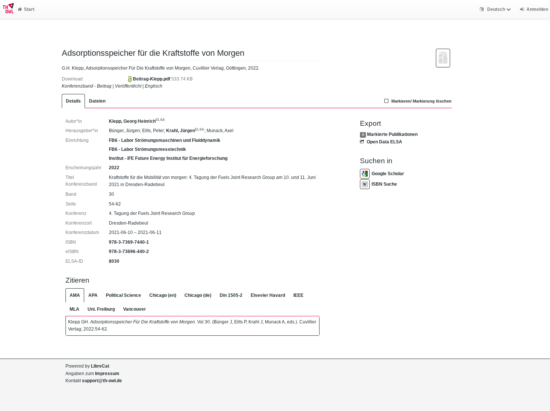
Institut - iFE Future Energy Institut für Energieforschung (168, 158)
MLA (74, 309)
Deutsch (496, 9)
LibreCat (100, 366)
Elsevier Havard (268, 295)
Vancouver (134, 309)
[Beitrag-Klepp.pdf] (443, 57)
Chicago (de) (197, 295)
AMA (75, 295)
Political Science (123, 295)
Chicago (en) (162, 295)
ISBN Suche (384, 184)
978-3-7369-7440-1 (129, 242)
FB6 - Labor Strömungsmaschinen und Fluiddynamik (164, 140)
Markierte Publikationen (392, 134)
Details (73, 101)
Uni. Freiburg (101, 309)
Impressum (107, 373)
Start (29, 9)
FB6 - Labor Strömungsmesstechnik (147, 149)
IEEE (298, 295)
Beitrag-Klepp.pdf (152, 79)
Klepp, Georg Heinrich (137, 121)
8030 (114, 261)
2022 (114, 167)
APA (93, 295)
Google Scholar (388, 173)
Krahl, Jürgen (185, 130)
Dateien (97, 101)
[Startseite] (7, 9)
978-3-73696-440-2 (129, 251)
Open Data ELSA (384, 141)
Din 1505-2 (231, 295)
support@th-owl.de (102, 380)
